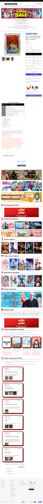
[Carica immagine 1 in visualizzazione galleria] (3, 59)
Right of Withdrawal (13, 493)
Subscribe (31, 489)
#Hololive (30, 313)
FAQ (11, 496)
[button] (2, 4)
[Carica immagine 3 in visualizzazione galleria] (12, 59)
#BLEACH (32, 314)
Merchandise (3, 485)
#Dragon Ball (37, 314)
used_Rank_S (35, 33)
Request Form (12, 484)
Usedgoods (2, 487)
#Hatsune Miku (4, 313)
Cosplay (2, 484)
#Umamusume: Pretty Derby (17, 313)
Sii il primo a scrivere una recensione (21, 165)
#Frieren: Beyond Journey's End (9, 314)
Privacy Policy (12, 487)
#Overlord (16, 314)
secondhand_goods (29, 33)
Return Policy (12, 492)
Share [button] (27, 98)
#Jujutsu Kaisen (9, 313)
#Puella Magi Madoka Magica (37, 313)
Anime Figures (3, 482)
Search (11, 482)
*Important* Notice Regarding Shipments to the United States (33, 82)
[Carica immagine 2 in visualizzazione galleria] (8, 59)
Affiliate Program (12, 495)
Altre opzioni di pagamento (33, 76)
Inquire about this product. (30, 66)
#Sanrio (20, 314)
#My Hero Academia (25, 313)
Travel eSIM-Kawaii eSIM (23, 482)
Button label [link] (21, 466)
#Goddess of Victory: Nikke (26, 314)
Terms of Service (12, 485)
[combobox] (28, 4)
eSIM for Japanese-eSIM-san (24, 484)
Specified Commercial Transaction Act (13, 489)
